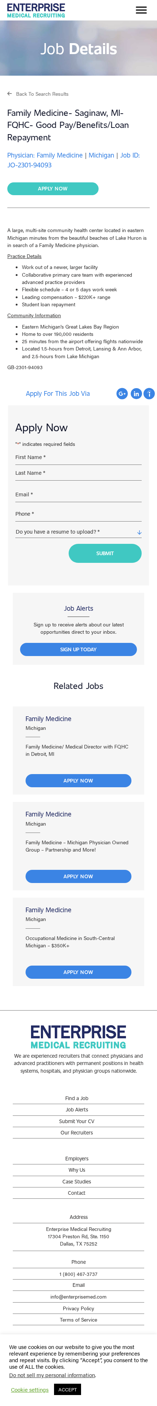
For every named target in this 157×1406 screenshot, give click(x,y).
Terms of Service (78, 1319)
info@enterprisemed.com (78, 1296)
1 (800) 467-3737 (78, 1273)
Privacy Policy (78, 1308)
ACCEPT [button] (67, 1389)
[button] (38, 93)
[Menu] (141, 10)
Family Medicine (49, 718)
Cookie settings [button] (30, 1389)
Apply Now (78, 780)
